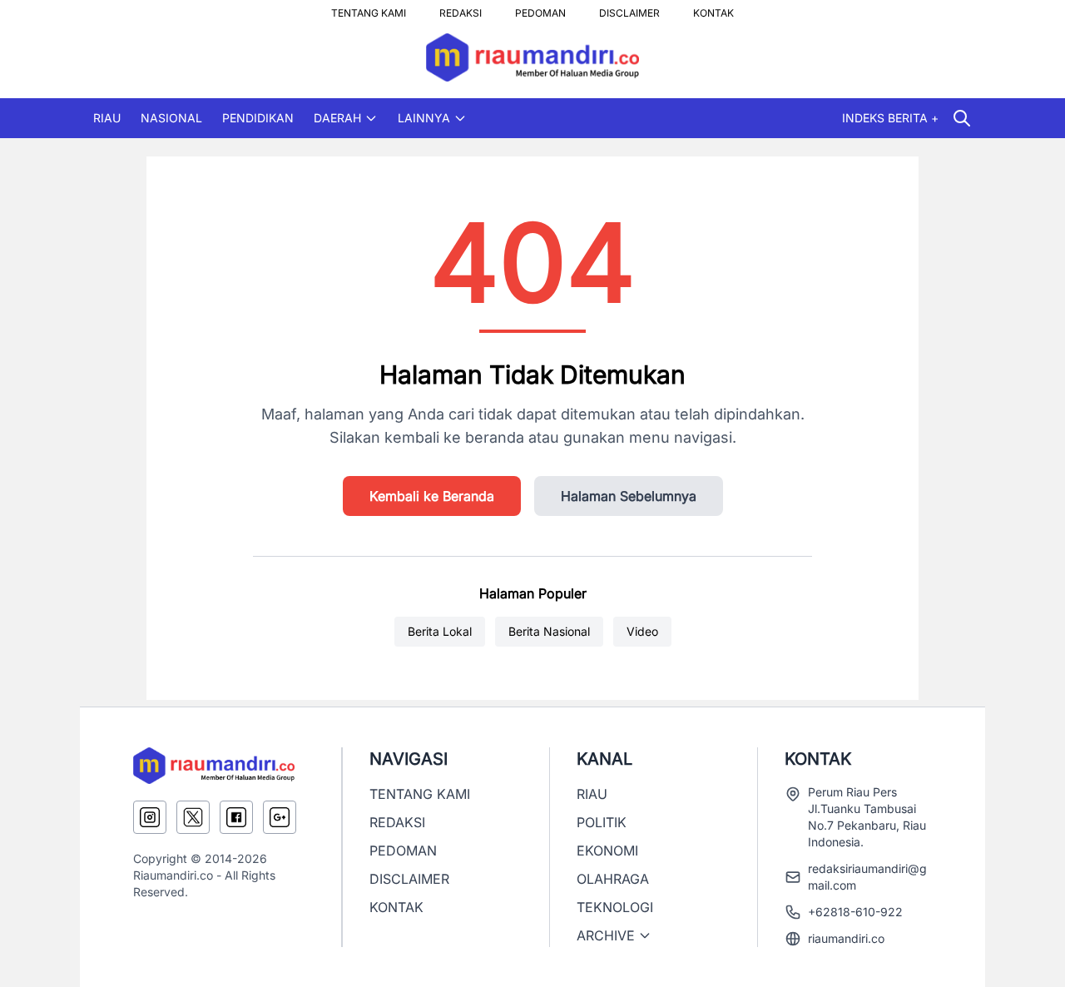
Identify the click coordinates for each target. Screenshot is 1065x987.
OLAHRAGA (613, 878)
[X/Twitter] (193, 817)
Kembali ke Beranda (431, 496)
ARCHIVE (606, 935)
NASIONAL (171, 118)
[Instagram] (149, 817)
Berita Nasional (549, 631)
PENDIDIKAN (258, 118)
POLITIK (602, 822)
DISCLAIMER (629, 8)
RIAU (107, 118)
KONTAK (713, 8)
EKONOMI (607, 850)
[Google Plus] (279, 817)
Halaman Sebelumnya (628, 496)
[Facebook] (236, 817)
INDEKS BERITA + (890, 118)
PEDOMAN (540, 8)
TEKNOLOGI (615, 907)
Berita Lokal (440, 631)
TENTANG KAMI (368, 8)
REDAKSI (460, 8)
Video (642, 631)
